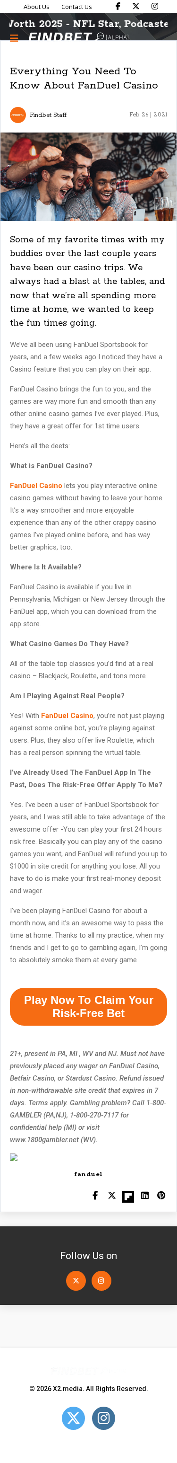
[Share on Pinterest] (161, 1196)
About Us (37, 6)
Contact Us (76, 6)
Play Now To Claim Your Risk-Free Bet (88, 1006)
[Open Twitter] (76, 1281)
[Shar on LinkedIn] (145, 1196)
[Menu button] (14, 38)
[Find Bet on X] (136, 6)
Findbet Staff (48, 115)
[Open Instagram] (101, 1281)
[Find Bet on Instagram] (155, 6)
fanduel (88, 1174)
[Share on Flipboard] (128, 1196)
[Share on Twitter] (112, 1196)
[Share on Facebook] (95, 1196)
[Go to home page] (78, 38)
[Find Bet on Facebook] (118, 6)
